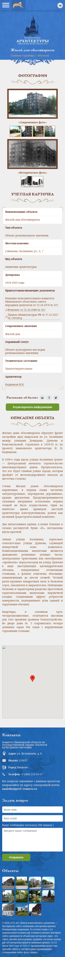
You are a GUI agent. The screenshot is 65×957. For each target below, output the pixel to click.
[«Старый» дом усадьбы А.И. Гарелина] (22, 883)
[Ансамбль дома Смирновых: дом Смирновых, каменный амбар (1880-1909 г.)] (8, 910)
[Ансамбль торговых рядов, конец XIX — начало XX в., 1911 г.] (35, 910)
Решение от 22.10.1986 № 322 (26, 309)
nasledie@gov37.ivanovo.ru (19, 789)
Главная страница (22, 55)
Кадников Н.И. (14, 384)
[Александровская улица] (48, 883)
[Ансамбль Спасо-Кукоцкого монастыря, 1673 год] (22, 910)
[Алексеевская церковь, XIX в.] (8, 896)
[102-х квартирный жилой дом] (35, 883)
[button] (32, 678)
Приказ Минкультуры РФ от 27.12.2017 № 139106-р (33, 316)
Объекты (43, 55)
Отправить (16, 857)
